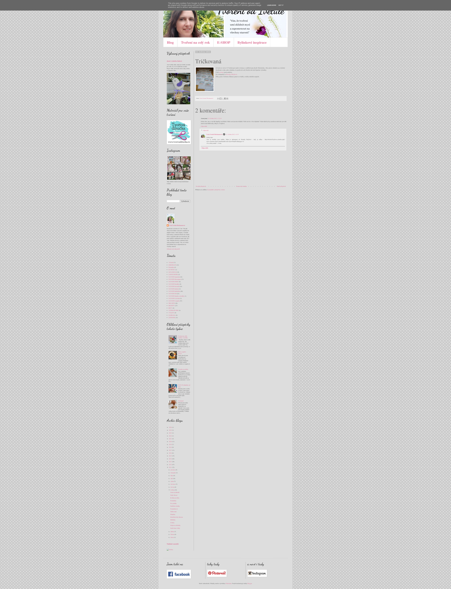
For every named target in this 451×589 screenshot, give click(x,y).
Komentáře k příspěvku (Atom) (216, 190)
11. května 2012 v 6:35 (232, 134)
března (173, 534)
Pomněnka (173, 501)
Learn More (271, 5)
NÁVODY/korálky (174, 284)
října (172, 475)
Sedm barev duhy (175, 528)
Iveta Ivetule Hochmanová (214, 134)
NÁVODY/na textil (174, 286)
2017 (170, 450)
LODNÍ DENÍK (173, 274)
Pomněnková (174, 509)
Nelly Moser (173, 495)
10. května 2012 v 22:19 (215, 118)
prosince (173, 470)
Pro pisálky (173, 503)
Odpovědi (205, 130)
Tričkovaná (173, 511)
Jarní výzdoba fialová (174, 61)
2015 (170, 456)
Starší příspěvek (281, 186)
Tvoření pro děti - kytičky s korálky (183, 337)
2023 (170, 433)
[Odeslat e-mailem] (218, 98)
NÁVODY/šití (173, 293)
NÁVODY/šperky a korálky (176, 296)
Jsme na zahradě (174, 492)
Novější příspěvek (201, 186)
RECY (170, 308)
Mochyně (180, 401)
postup (221, 72)
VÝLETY (171, 313)
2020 (170, 441)
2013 (170, 461)
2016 (170, 453)
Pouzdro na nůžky (183, 369)
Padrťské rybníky (175, 506)
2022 (170, 436)
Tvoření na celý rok (195, 42)
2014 (170, 459)
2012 (170, 464)
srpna (172, 481)
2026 (170, 427)
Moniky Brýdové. (232, 74)
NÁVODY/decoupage (175, 279)
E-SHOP (223, 42)
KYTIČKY (172, 269)
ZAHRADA (172, 315)
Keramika (171, 267)
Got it (281, 5)
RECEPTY (172, 305)
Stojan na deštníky (175, 525)
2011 (170, 467)
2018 (170, 447)
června (173, 487)
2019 (170, 444)
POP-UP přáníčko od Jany (184, 386)
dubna (172, 531)
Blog (170, 42)
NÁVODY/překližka (174, 291)
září (172, 478)
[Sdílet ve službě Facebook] (225, 98)
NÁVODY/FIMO (174, 281)
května (173, 490)
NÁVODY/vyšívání (174, 298)
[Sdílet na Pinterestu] (227, 98)
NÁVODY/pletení (174, 289)
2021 (170, 439)
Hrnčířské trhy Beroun (176, 517)
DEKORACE (172, 265)
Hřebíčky (172, 520)
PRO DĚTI (172, 303)
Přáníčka (172, 514)
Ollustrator (228, 583)
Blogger (249, 583)
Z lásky (172, 522)
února (172, 537)
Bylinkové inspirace (252, 42)
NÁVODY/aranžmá (174, 277)
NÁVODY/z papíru (174, 301)
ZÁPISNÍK (172, 317)
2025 (170, 430)
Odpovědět (204, 126)
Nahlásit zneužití (173, 544)
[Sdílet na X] (223, 98)
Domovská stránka (241, 186)
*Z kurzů (171, 262)
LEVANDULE (173, 272)
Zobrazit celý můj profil (173, 249)
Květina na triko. (175, 498)
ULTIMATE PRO (174, 310)
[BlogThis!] (220, 98)
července (173, 484)
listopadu (173, 473)
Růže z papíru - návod (182, 352)
